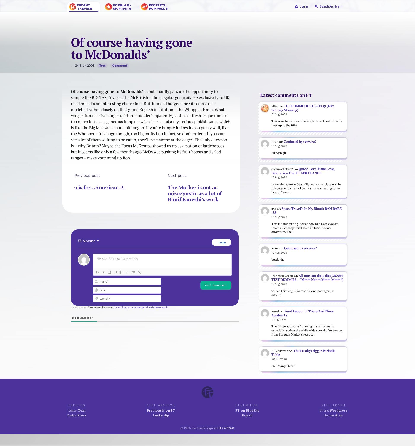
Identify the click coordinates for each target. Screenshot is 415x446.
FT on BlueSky (247, 410)
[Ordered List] (122, 272)
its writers (227, 428)
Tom (102, 66)
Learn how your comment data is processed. (141, 307)
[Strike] (116, 272)
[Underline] (110, 272)
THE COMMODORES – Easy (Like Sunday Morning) (302, 108)
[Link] (140, 272)
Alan (339, 415)
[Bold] (97, 272)
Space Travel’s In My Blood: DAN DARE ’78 (306, 210)
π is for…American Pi (99, 187)
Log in (304, 6)
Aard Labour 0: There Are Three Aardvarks (302, 313)
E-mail (247, 415)
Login (222, 242)
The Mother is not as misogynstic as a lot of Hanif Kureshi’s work (195, 193)
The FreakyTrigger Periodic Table (303, 353)
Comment (119, 66)
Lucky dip (161, 415)
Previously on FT (161, 410)
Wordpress (339, 410)
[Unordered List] (128, 272)
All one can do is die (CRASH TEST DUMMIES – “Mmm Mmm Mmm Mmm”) (307, 277)
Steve (82, 415)
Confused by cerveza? (300, 141)
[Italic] (104, 272)
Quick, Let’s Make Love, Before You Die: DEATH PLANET (303, 171)
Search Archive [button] (329, 6)
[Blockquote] (134, 272)
